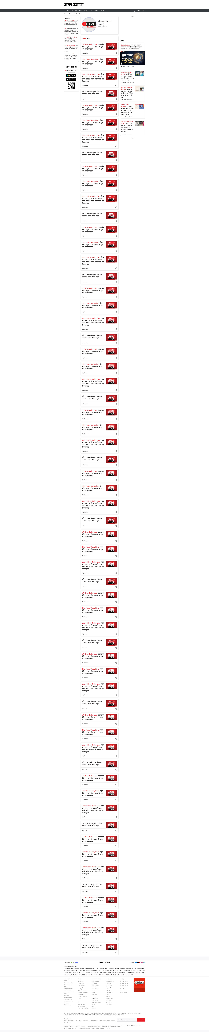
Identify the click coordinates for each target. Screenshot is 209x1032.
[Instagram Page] (142, 962)
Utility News (122, 987)
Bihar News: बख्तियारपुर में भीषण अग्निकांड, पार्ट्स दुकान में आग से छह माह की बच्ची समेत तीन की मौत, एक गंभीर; (114, 970)
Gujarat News (67, 1004)
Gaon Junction (93, 1020)
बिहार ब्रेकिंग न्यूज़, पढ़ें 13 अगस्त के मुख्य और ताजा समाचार (93, 610)
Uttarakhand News (68, 988)
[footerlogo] (104, 962)
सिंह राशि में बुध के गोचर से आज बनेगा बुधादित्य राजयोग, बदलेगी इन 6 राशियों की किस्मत (131, 47)
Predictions (123, 66)
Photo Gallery (95, 989)
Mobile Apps (109, 987)
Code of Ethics (95, 1028)
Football (94, 1008)
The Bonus (102, 1020)
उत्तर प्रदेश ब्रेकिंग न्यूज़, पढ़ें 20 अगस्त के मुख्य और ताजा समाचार (93, 168)
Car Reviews (109, 985)
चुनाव (85, 10)
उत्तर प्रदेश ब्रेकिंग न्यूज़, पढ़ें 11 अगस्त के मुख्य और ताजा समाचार (93, 717)
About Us (66, 1026)
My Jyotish (78, 1020)
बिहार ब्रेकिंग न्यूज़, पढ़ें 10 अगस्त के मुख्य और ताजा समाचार (93, 793)
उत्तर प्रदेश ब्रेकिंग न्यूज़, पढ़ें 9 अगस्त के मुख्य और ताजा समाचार (93, 839)
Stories (84, 38)
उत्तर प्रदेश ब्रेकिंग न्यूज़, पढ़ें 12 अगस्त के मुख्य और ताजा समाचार (93, 656)
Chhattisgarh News (68, 1001)
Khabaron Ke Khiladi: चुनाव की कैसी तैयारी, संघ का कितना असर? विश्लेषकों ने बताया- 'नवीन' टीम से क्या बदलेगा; (90, 968)
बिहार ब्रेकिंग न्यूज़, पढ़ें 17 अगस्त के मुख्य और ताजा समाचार (93, 366)
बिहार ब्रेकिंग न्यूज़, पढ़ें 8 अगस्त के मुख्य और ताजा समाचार (92, 915)
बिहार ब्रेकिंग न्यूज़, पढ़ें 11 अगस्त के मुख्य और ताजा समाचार (92, 732)
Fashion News (81, 985)
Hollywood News (96, 985)
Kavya (121, 990)
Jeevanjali (85, 1020)
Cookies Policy (96, 1026)
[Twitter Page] (138, 962)
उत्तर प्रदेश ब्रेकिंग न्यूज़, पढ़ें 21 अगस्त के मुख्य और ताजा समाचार (93, 107)
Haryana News (67, 990)
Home (65, 13)
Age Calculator (81, 1004)
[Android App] (71, 962)
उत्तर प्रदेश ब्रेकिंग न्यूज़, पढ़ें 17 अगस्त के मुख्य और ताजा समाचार (93, 351)
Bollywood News (96, 981)
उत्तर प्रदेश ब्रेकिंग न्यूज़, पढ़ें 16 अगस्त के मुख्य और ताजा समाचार (93, 412)
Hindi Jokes (94, 994)
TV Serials (94, 983)
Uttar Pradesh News (68, 983)
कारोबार (96, 10)
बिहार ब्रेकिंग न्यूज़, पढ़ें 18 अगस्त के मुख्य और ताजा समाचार (93, 305)
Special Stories (123, 992)
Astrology (80, 989)
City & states (85, 53)
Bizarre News (123, 989)
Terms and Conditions (115, 1026)
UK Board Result (124, 985)
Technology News (110, 981)
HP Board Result (124, 983)
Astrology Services (82, 996)
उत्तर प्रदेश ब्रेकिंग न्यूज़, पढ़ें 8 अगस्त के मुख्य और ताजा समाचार (93, 900)
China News (108, 1000)
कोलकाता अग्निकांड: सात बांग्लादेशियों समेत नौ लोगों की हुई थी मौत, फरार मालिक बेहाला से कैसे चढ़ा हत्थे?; (108, 974)
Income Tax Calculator (83, 1008)
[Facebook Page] (136, 962)
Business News (109, 998)
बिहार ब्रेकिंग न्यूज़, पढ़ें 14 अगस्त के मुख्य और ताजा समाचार (93, 549)
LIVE (90, 10)
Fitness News (81, 983)
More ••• (102, 10)
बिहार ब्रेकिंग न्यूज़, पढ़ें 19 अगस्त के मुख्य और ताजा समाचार (93, 244)
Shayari (93, 992)
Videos (93, 990)
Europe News (109, 1004)
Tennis (93, 1006)
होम (68, 10)
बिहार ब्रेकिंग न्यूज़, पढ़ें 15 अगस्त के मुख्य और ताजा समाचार (93, 488)
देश (72, 10)
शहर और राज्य (78, 10)
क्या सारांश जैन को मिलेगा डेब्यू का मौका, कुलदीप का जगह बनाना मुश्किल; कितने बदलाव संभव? (71, 22)
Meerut (122, 134)
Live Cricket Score (96, 1002)
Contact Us (105, 1026)
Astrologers (80, 994)
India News (85, 99)
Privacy (89, 1026)
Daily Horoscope (82, 990)
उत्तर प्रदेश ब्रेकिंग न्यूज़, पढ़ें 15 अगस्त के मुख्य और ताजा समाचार (93, 473)
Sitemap (87, 1028)
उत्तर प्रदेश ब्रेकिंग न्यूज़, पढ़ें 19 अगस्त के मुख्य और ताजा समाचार (93, 229)
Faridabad (123, 99)
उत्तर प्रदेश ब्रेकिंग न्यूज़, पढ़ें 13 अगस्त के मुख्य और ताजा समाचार (93, 595)
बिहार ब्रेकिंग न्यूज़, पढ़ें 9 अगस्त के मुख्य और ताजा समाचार (92, 854)
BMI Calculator (81, 1006)
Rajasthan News (68, 997)
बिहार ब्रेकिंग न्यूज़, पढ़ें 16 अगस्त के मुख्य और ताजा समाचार (93, 427)
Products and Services (70, 1028)
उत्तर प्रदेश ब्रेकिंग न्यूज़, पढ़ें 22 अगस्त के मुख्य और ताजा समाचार (93, 46)
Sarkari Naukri (109, 990)
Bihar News (66, 995)
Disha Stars (67, 1022)
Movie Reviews (95, 987)
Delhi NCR (123, 82)
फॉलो (100, 24)
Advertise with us (75, 1026)
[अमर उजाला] (74, 5)
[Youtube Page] (140, 962)
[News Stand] (76, 962)
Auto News (108, 983)
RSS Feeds (81, 1028)
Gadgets (108, 989)
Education (108, 996)
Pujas (79, 998)
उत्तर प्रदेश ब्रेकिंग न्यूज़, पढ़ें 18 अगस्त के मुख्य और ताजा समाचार (93, 290)
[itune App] (74, 962)
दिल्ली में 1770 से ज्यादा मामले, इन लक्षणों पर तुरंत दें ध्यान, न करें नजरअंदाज (127, 76)
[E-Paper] (139, 985)
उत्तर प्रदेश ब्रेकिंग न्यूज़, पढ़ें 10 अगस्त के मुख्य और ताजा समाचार (93, 778)
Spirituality (80, 987)
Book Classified (110, 1020)
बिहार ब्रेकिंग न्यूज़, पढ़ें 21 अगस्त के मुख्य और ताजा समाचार (93, 122)
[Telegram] (144, 962)
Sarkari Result (109, 992)
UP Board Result (124, 981)
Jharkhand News (68, 999)
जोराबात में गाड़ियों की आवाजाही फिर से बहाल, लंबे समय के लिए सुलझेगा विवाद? (70, 39)
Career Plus (108, 994)
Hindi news (80, 1013)
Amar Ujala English (69, 1020)
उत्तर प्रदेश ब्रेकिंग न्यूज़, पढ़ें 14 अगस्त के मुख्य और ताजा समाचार (93, 534)
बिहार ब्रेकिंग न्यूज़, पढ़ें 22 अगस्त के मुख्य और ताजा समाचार (93, 61)
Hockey (123, 116)
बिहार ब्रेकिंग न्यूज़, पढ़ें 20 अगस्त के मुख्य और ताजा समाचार (93, 183)
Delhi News (66, 1003)
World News (108, 1002)
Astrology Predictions (83, 992)
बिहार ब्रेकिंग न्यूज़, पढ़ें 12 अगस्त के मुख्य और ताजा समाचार (93, 671)
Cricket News (95, 1000)
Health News (81, 981)
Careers (83, 1026)
